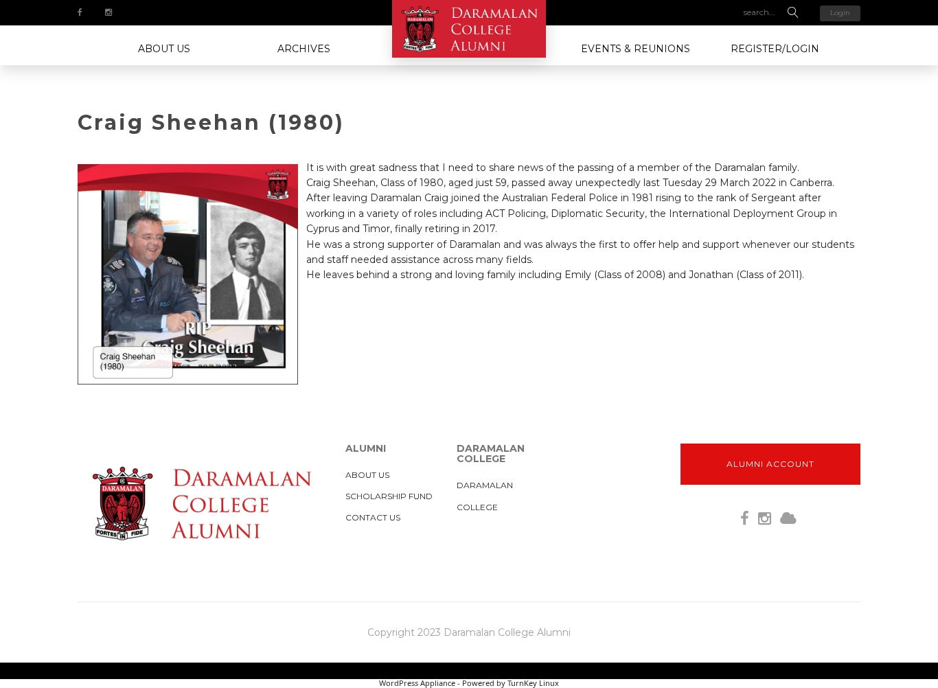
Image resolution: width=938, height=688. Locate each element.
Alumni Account (770, 464)
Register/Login (775, 49)
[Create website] (788, 518)
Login (840, 12)
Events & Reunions (635, 49)
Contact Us (372, 517)
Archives (303, 49)
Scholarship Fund (389, 496)
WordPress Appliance (417, 683)
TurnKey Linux (533, 683)
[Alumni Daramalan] (469, 29)
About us (164, 49)
